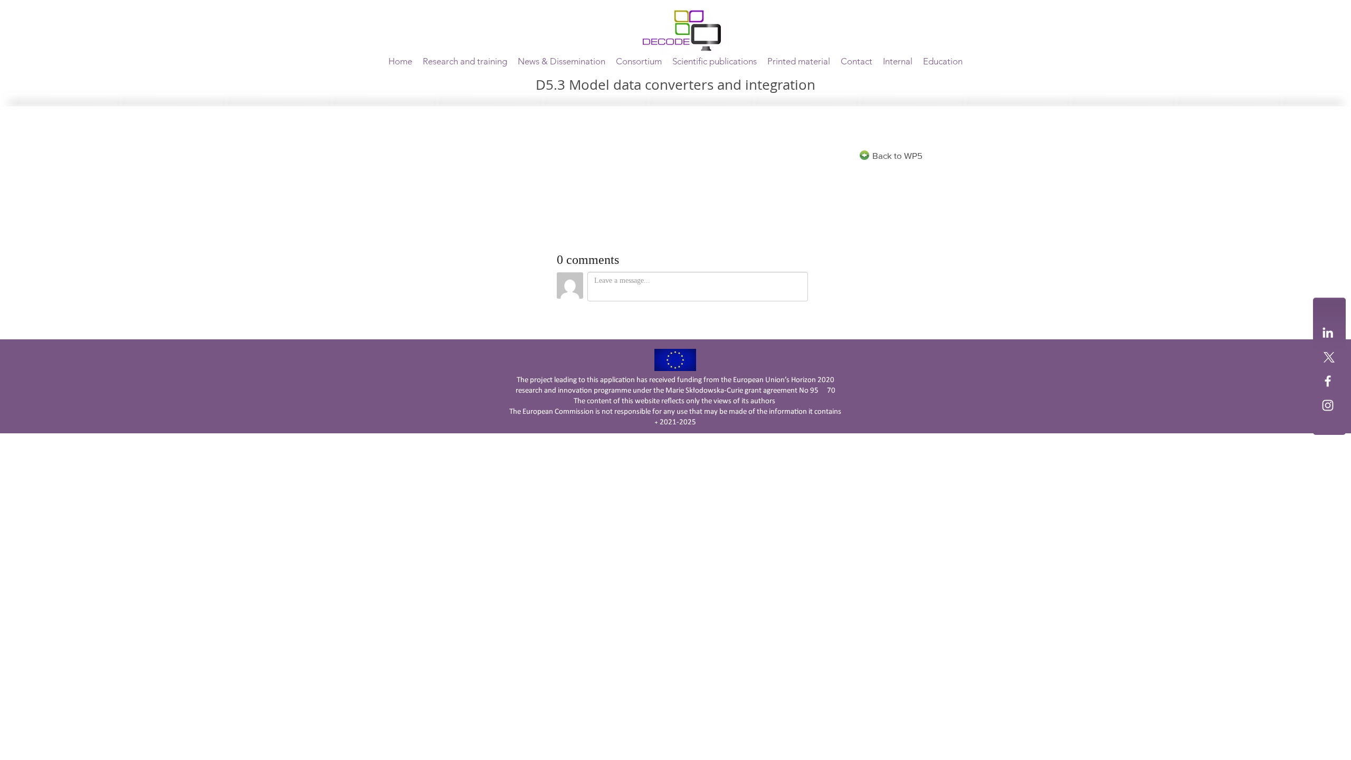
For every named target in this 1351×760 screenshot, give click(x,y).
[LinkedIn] (1327, 332)
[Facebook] (1327, 381)
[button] (639, 61)
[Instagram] (1327, 405)
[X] (1327, 356)
